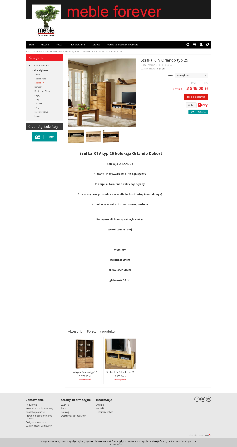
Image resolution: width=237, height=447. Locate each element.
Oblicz (191, 105)
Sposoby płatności (35, 411)
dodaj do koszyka (196, 96)
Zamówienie (35, 399)
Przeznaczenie (77, 44)
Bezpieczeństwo (104, 411)
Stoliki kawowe (41, 112)
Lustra (37, 116)
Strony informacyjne (76, 399)
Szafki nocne (40, 78)
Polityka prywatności (36, 422)
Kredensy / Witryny (43, 91)
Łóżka (37, 74)
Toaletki (38, 103)
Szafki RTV (39, 82)
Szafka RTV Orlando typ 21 (120, 372)
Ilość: (193, 82)
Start (31, 44)
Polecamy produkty (101, 331)
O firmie (100, 404)
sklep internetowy (196, 435)
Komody (38, 87)
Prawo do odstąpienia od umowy (39, 417)
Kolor (170, 75)
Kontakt (100, 408)
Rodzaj (59, 44)
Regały (37, 95)
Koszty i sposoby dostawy (39, 408)
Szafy (37, 99)
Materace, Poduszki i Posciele (122, 44)
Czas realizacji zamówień (39, 425)
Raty (63, 408)
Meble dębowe (39, 70)
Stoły (37, 107)
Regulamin (31, 404)
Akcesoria (75, 331)
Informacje (104, 399)
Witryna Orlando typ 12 (85, 372)
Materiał (45, 44)
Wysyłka (65, 404)
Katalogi (65, 411)
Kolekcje (95, 44)
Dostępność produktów (73, 415)
